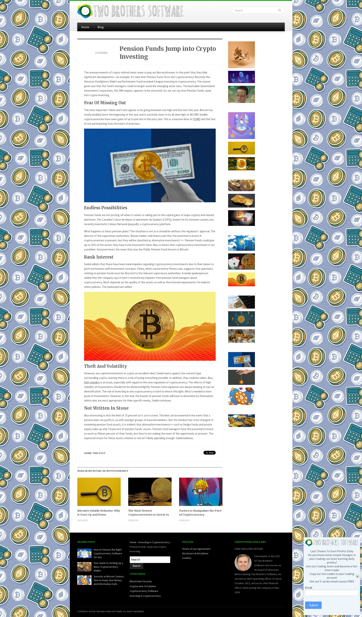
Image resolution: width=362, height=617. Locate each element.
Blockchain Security (141, 581)
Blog (100, 27)
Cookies (186, 558)
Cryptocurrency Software (144, 591)
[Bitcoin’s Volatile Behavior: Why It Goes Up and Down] (99, 493)
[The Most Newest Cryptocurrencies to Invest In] (150, 493)
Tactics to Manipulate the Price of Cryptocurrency (200, 512)
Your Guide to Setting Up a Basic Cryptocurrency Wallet (108, 566)
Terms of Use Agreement (196, 549)
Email (308, 587)
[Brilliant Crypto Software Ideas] (130, 10)
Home (85, 27)
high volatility (92, 382)
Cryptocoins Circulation (143, 586)
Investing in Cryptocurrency (154, 542)
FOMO (196, 119)
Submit (313, 605)
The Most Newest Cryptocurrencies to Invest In (148, 512)
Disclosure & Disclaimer (195, 553)
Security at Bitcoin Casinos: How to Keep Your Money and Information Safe (109, 580)
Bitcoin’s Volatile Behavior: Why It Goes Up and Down (98, 512)
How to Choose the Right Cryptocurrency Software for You (108, 553)
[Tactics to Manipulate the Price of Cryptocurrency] (200, 493)
